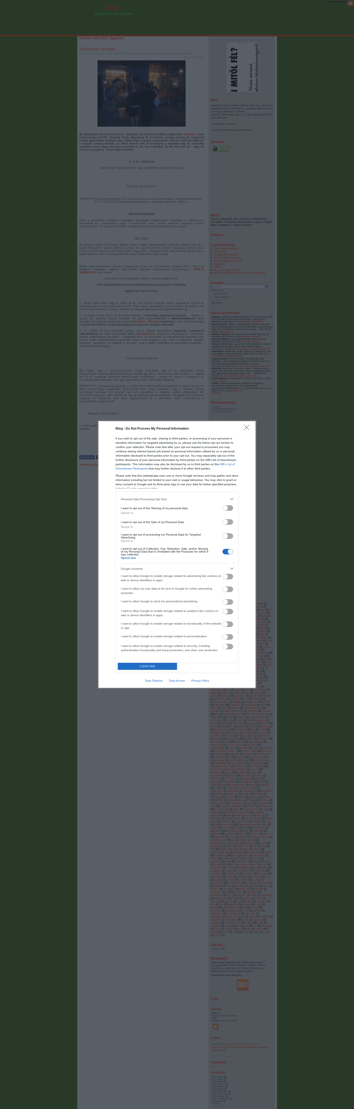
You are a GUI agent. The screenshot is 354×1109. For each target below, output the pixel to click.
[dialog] (177, 554)
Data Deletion (154, 680)
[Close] (248, 429)
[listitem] (177, 499)
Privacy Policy (200, 680)
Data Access (177, 680)
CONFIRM (147, 666)
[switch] (227, 508)
